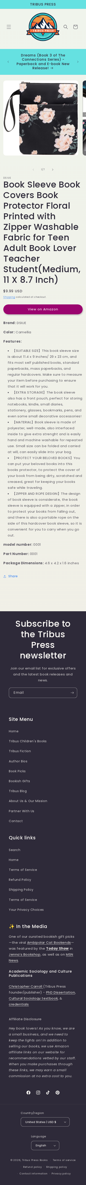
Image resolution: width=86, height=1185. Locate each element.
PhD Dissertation (60, 992)
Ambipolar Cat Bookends (49, 942)
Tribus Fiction (20, 751)
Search (15, 850)
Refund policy (32, 1167)
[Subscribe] (72, 693)
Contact (16, 821)
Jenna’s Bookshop (25, 954)
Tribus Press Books (35, 1160)
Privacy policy (61, 1173)
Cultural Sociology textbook (33, 998)
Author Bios (18, 761)
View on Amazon (43, 309)
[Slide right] (53, 169)
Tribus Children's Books (28, 741)
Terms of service (64, 1160)
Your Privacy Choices (26, 910)
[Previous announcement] (8, 62)
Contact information (33, 1173)
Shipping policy (56, 1167)
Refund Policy (20, 880)
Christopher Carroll (26, 986)
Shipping (9, 297)
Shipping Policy (21, 889)
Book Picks (17, 771)
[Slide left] (33, 169)
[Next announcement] (78, 62)
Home (14, 731)
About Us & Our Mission (28, 801)
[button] (9, 27)
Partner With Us (21, 811)
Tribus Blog (18, 791)
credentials (19, 1004)
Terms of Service (23, 870)
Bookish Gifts (19, 781)
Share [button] (13, 576)
